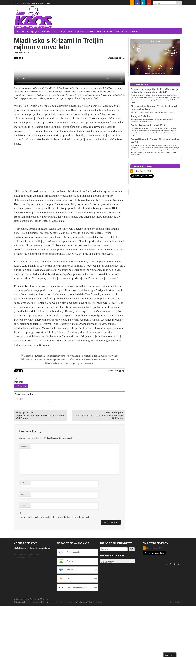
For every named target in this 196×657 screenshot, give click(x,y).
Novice (25, 31)
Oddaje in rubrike (38, 3)
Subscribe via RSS (142, 171)
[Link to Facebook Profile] (137, 3)
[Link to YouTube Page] (149, 3)
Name (25, 483)
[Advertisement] (129, 20)
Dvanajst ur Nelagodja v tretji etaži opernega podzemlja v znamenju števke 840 (155, 90)
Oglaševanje (25, 3)
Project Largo (35, 601)
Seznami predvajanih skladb (26, 554)
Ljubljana (35, 31)
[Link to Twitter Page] (143, 3)
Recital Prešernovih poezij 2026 (148, 125)
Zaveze (133, 31)
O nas (49, 3)
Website (23, 505)
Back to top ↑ (176, 601)
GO (178, 2)
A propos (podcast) (63, 31)
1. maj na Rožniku (140, 116)
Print (123, 58)
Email (25, 494)
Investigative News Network (60, 601)
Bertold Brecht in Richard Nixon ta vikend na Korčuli (155, 141)
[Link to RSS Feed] (132, 3)
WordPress (97, 601)
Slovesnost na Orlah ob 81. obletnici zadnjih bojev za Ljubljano (154, 107)
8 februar (108, 31)
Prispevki (46, 31)
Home (16, 3)
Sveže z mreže (94, 31)
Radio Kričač (122, 31)
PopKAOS (79, 31)
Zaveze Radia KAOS (22, 557)
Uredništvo (20, 52)
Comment (24, 446)
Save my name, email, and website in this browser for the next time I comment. (54, 516)
